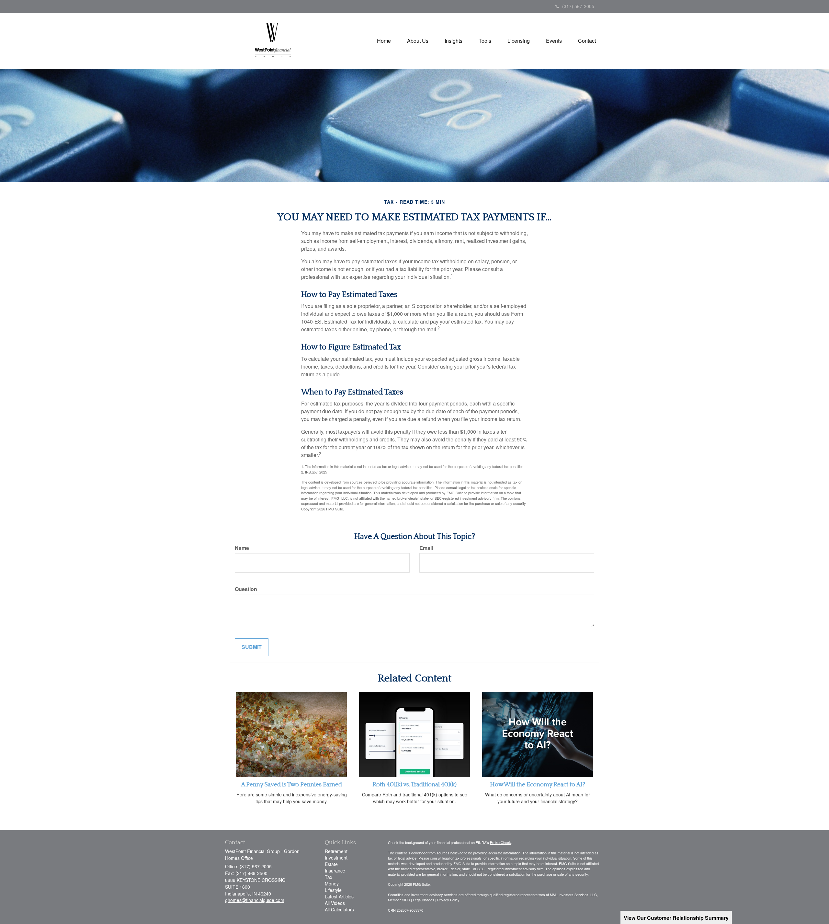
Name (242, 548)
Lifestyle (333, 890)
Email (426, 548)
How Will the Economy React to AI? (537, 784)
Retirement (336, 851)
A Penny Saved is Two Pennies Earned (291, 784)
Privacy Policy (448, 899)
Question (246, 589)
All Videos (335, 903)
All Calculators (339, 909)
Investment (336, 857)
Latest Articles (339, 896)
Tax (328, 877)
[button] (418, 40)
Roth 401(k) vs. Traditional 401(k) (414, 784)
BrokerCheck (500, 842)
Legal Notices (423, 899)
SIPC (406, 899)
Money (332, 883)
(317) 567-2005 (578, 6)
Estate (331, 864)
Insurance (335, 870)
